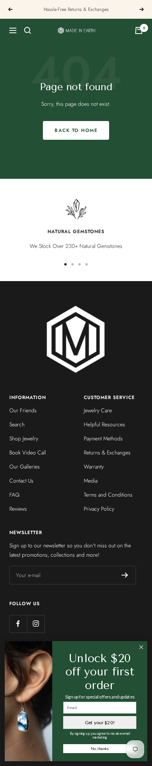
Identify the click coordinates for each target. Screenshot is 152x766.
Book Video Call (27, 452)
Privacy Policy (99, 509)
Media (90, 481)
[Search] (27, 30)
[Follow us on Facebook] (18, 623)
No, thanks (99, 748)
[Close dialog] (141, 647)
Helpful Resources (104, 424)
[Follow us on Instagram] (35, 623)
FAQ (14, 495)
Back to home (76, 130)
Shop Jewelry (23, 438)
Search (17, 424)
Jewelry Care (98, 410)
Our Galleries (24, 466)
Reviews (18, 509)
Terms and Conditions (108, 495)
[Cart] (139, 30)
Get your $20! (100, 722)
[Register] (125, 575)
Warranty (94, 466)
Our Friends (23, 410)
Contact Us (21, 481)
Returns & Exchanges (107, 452)
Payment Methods (103, 438)
